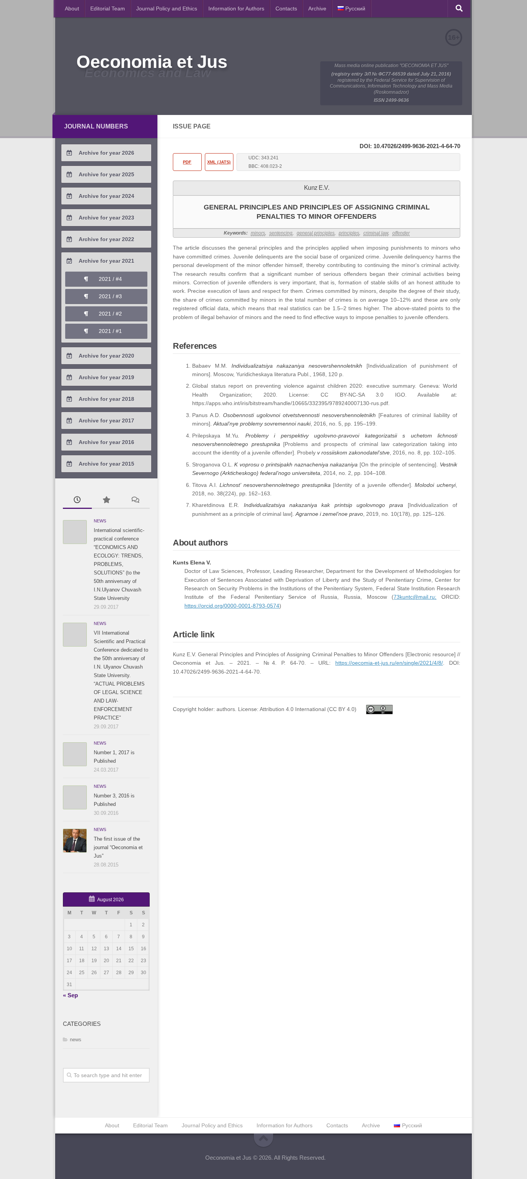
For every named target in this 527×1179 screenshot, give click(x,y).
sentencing (280, 233)
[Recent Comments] (135, 500)
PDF (187, 162)
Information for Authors (236, 8)
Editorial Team (107, 8)
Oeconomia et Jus (151, 62)
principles (349, 233)
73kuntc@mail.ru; (415, 597)
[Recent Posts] (77, 500)
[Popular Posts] (106, 500)
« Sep (70, 995)
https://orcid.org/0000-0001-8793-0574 (231, 606)
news (100, 521)
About (72, 8)
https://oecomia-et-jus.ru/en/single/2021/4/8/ (389, 663)
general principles (315, 233)
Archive (317, 8)
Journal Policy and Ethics (166, 8)
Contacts (286, 8)
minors (258, 233)
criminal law (375, 233)
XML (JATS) (219, 162)
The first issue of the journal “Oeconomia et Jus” (118, 847)
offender (401, 233)
